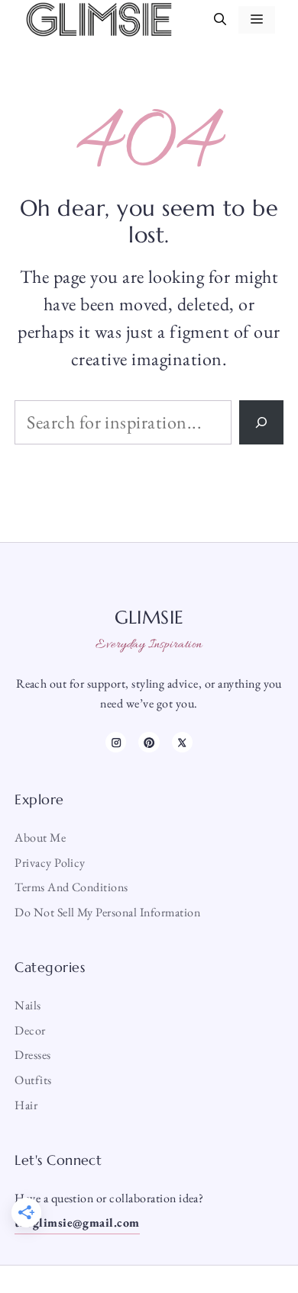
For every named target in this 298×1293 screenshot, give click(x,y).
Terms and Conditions (71, 887)
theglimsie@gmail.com (77, 1222)
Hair (26, 1105)
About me (40, 837)
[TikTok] (148, 742)
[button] (220, 20)
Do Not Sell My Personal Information (107, 912)
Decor (30, 1030)
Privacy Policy (50, 863)
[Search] (261, 422)
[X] (182, 742)
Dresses (32, 1055)
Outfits (33, 1080)
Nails (27, 1005)
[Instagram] (115, 742)
